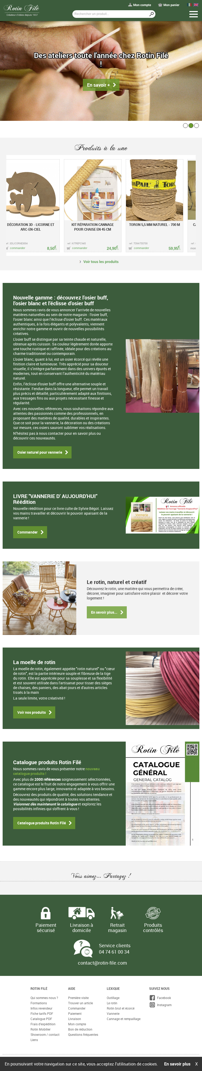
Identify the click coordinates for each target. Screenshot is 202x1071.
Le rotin (112, 1003)
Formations (39, 1003)
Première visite (78, 998)
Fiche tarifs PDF (42, 1013)
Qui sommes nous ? (44, 998)
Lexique (113, 988)
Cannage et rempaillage (123, 1019)
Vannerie (113, 1013)
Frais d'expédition (43, 1024)
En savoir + (98, 80)
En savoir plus (177, 1064)
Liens (34, 1040)
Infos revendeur (41, 1008)
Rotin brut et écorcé (120, 1008)
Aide (71, 988)
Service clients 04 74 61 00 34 (114, 948)
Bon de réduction (80, 1029)
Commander (27, 532)
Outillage (113, 998)
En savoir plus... (104, 612)
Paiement (75, 1013)
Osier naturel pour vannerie (39, 452)
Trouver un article (80, 1003)
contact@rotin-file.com (102, 962)
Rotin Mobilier (40, 1029)
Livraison (74, 1019)
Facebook (163, 998)
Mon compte (77, 1024)
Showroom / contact (45, 1034)
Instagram (163, 1005)
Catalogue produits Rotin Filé (41, 822)
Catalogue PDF (41, 1019)
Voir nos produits (31, 712)
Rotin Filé (39, 988)
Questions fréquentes (83, 1034)
